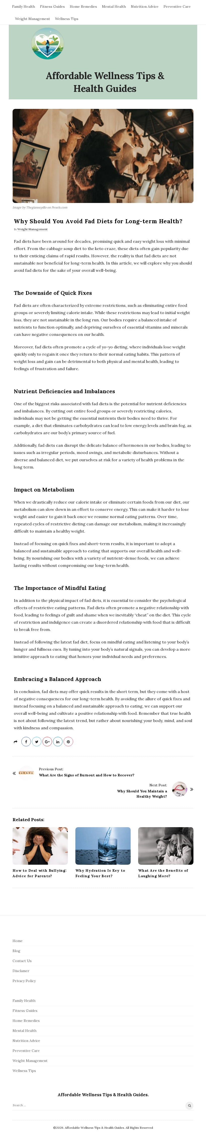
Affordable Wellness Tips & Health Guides (105, 82)
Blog (16, 951)
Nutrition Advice (145, 6)
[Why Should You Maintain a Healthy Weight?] (179, 789)
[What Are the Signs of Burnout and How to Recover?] (26, 773)
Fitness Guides (52, 6)
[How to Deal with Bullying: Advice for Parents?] (40, 846)
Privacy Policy (24, 981)
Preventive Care (177, 6)
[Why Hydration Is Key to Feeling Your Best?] (103, 846)
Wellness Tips (66, 19)
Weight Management (32, 19)
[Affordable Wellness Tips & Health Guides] (48, 44)
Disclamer (21, 971)
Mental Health (114, 6)
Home (18, 941)
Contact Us (22, 961)
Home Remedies (83, 6)
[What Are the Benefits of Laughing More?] (165, 846)
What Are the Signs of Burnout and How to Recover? (86, 775)
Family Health (23, 6)
